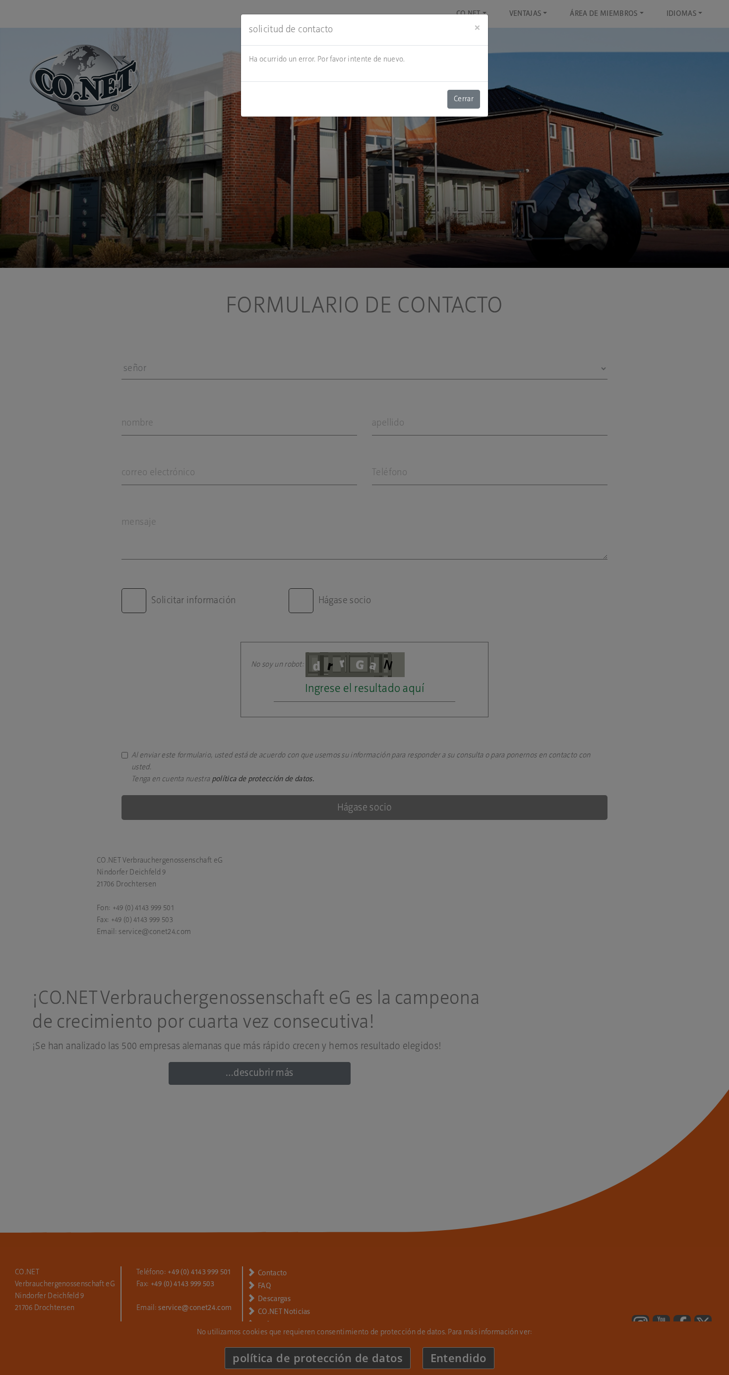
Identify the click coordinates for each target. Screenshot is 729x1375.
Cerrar (464, 99)
